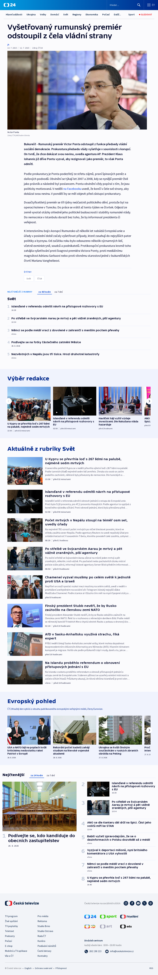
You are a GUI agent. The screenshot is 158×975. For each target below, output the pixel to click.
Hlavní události (14, 14)
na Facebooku (72, 189)
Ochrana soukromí (43, 968)
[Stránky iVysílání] (129, 916)
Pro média (42, 916)
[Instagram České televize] (125, 903)
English (28, 968)
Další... (117, 14)
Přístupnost (61, 968)
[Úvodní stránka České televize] (22, 903)
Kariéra (41, 940)
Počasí (106, 14)
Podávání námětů (46, 945)
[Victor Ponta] (77, 90)
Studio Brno (43, 926)
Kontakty (42, 955)
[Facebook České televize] (132, 903)
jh (8, 44)
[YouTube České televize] (138, 903)
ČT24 (39, 278)
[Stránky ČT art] (106, 926)
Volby (43, 14)
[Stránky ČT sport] (108, 916)
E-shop (8, 945)
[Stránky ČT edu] (126, 926)
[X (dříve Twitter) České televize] (144, 903)
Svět (65, 14)
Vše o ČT (9, 955)
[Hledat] (139, 5)
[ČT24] (10, 5)
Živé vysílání (11, 921)
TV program (11, 916)
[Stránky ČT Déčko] (89, 926)
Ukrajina (31, 14)
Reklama (42, 921)
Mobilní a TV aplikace (16, 950)
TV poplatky (11, 926)
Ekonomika (92, 14)
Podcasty (10, 936)
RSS (151, 968)
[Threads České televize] (150, 903)
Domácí (54, 14)
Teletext (9, 931)
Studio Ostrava (45, 931)
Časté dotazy (44, 950)
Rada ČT (41, 936)
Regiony (77, 14)
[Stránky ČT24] (90, 916)
